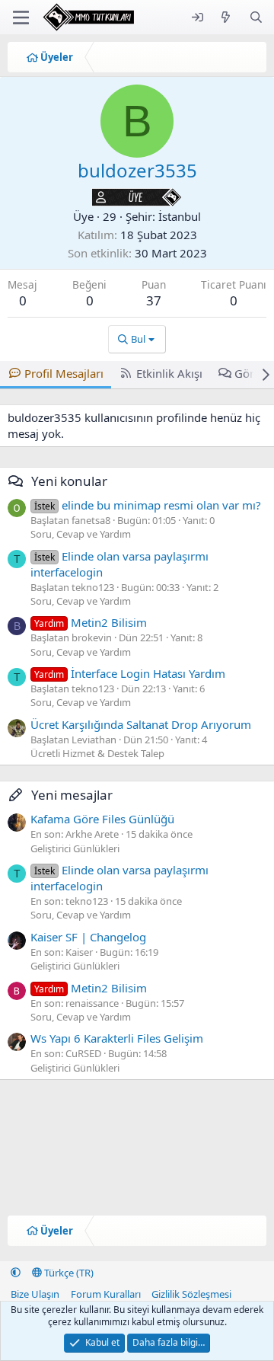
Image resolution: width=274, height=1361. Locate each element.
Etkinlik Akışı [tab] (169, 373)
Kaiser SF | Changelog (88, 936)
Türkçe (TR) (68, 1273)
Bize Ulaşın (35, 1294)
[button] (16, 1272)
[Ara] (256, 17)
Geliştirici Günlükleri (74, 848)
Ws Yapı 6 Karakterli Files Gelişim (116, 1038)
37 (153, 300)
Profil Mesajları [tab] (64, 373)
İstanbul (179, 216)
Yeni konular (69, 481)
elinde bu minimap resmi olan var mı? (147, 505)
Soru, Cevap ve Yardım (80, 534)
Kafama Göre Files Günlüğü (102, 818)
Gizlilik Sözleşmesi (191, 1294)
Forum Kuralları (106, 1294)
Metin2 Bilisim (90, 622)
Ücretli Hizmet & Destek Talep (97, 753)
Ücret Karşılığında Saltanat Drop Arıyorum (140, 724)
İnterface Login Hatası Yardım (129, 673)
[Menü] (21, 17)
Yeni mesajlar (72, 795)
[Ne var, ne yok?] (226, 17)
